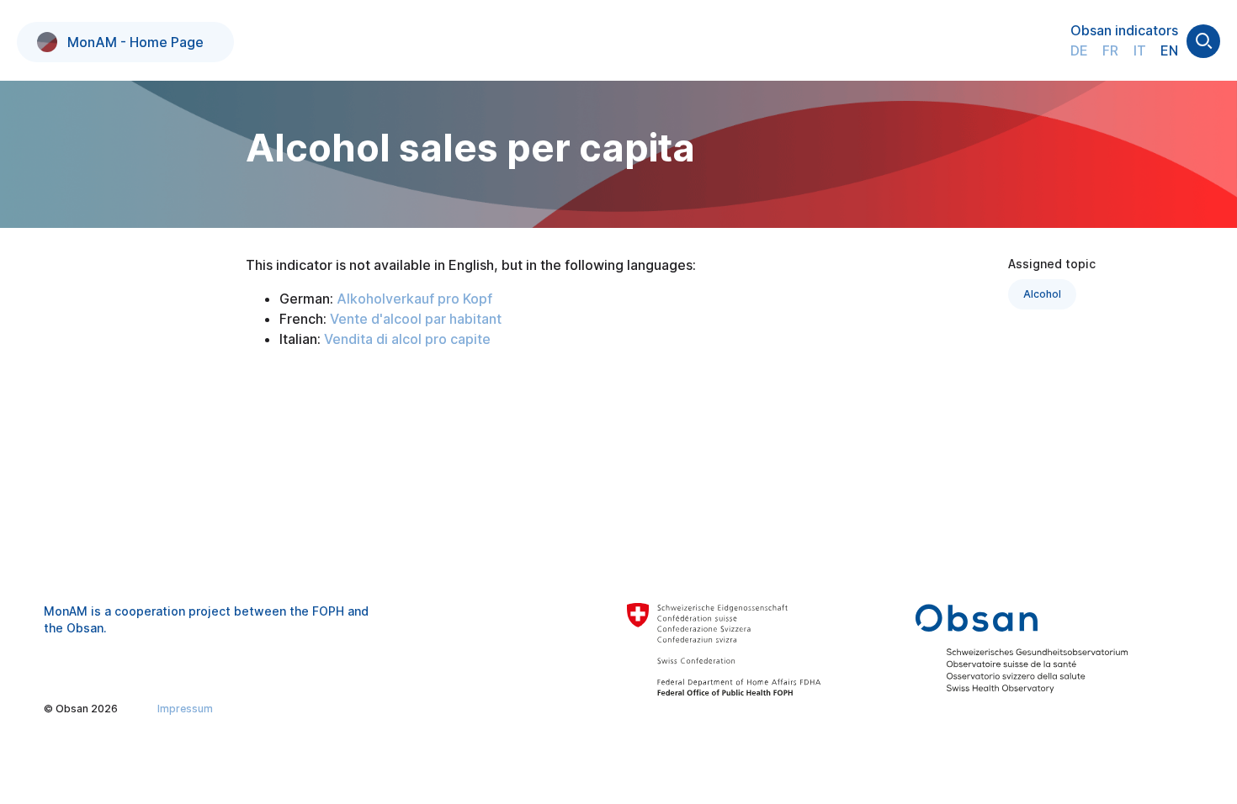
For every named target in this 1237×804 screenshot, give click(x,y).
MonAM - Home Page (135, 42)
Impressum (185, 708)
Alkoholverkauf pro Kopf (414, 298)
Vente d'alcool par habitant (416, 318)
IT (1139, 50)
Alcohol (1042, 294)
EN (1169, 50)
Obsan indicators (1124, 30)
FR (1110, 50)
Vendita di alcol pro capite (407, 339)
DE (1079, 50)
